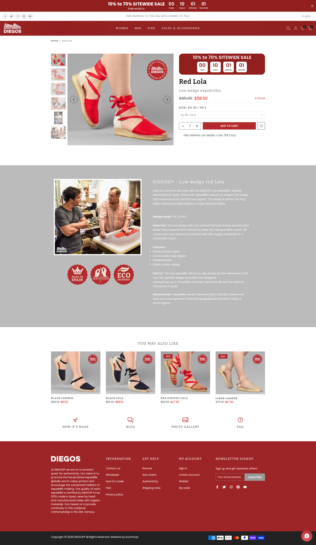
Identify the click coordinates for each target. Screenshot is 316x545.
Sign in (183, 468)
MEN (138, 28)
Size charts (149, 475)
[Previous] (74, 99)
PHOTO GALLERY (185, 426)
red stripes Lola (174, 398)
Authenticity (150, 481)
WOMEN (122, 28)
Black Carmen (62, 398)
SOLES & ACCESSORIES (181, 28)
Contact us (113, 468)
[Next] (167, 99)
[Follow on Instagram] (17, 16)
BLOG (130, 426)
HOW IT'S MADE (76, 426)
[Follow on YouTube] (30, 16)
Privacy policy (114, 494)
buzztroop (132, 537)
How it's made (115, 481)
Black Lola (114, 398)
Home (54, 40)
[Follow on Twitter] (11, 16)
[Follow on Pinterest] (24, 16)
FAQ (240, 426)
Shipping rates (151, 488)
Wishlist (184, 481)
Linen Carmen (227, 398)
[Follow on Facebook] (5, 16)
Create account (189, 475)
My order (184, 488)
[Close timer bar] (312, 5)
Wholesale (112, 475)
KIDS (151, 28)
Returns (147, 468)
